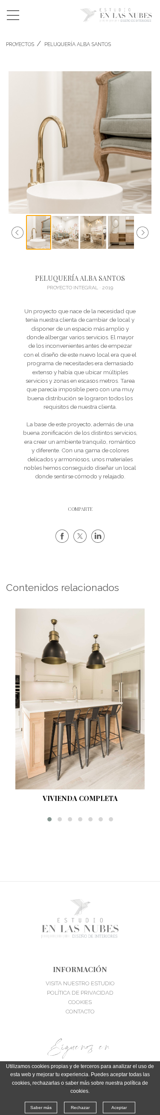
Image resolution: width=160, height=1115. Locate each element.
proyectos (20, 44)
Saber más (41, 1107)
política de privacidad (80, 993)
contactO (80, 1011)
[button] (49, 819)
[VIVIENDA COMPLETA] (80, 698)
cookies (80, 1002)
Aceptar (119, 1107)
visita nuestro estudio (80, 983)
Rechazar (80, 1107)
